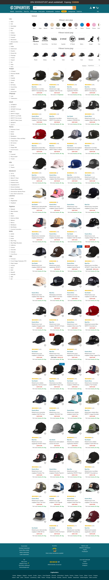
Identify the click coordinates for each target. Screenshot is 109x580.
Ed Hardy (12, 84)
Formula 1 (13, 258)
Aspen (12, 236)
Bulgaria (25, 575)
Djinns (12, 82)
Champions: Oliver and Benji (17, 138)
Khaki (12, 28)
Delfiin (12, 46)
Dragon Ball (13, 147)
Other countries (93, 577)
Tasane (12, 167)
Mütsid (12, 11)
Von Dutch (52, 87)
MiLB (11, 267)
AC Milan (12, 175)
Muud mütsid (13, 156)
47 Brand (12, 71)
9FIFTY (12, 124)
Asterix (12, 131)
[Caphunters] (24, 7)
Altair (11, 213)
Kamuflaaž (13, 26)
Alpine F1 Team (14, 178)
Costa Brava (13, 254)
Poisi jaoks (41, 11)
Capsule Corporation (15, 229)
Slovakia (59, 577)
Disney (12, 145)
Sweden (70, 577)
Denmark (54, 575)
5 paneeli (12, 154)
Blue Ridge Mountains (16, 243)
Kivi (11, 30)
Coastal (12, 80)
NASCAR (12, 274)
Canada (30, 575)
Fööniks (12, 57)
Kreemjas (13, 35)
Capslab (12, 78)
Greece (90, 575)
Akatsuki (12, 209)
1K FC (12, 173)
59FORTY (13, 122)
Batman (12, 220)
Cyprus (39, 575)
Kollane (12, 32)
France (81, 575)
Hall (11, 24)
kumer (12, 165)
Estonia (71, 575)
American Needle (14, 73)
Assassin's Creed (14, 129)
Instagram (84, 565)
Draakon (12, 51)
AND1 (12, 75)
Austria (14, 575)
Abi (98, 11)
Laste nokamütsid (24, 554)
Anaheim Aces (14, 180)
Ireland (14, 577)
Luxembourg (33, 577)
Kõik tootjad (33, 11)
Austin (12, 238)
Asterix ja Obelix (14, 218)
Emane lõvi (13, 53)
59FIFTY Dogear (14, 113)
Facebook (84, 563)
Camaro (12, 247)
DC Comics (13, 143)
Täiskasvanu (13, 98)
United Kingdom (84, 577)
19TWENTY (13, 104)
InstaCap (79, 11)
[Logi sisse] (90, 7)
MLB (11, 270)
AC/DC (12, 234)
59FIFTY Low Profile (15, 115)
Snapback (13, 203)
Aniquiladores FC (14, 184)
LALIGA (12, 265)
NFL (11, 279)
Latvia (21, 577)
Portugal (48, 577)
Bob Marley (13, 227)
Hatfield (12, 89)
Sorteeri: (84, 65)
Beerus (12, 222)
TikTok (84, 561)
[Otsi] (74, 8)
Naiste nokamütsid (24, 552)
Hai (11, 62)
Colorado (12, 252)
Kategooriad (71, 11)
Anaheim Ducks (14, 182)
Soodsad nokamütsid (24, 548)
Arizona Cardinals (15, 187)
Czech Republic (46, 575)
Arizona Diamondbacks (16, 189)
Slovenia (64, 577)
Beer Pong (13, 240)
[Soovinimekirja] (45, 81)
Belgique (19, 575)
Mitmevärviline (14, 41)
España (67, 575)
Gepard (12, 60)
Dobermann (13, 48)
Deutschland (60, 575)
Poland (43, 577)
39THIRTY (13, 107)
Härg (11, 64)
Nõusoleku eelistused (24, 565)
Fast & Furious (14, 149)
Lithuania (26, 577)
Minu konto (24, 561)
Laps (11, 96)
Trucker (12, 158)
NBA (11, 276)
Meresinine (13, 39)
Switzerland (76, 577)
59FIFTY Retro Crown (16, 120)
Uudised (57, 11)
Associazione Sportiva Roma (17, 191)
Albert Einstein (14, 211)
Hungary (95, 575)
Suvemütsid (24, 546)
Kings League (14, 263)
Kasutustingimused (24, 567)
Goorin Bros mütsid (24, 550)
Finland (76, 575)
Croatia (35, 575)
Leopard (12, 37)
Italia (18, 577)
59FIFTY (12, 111)
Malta (39, 577)
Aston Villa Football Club (16, 193)
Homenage (13, 91)
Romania (53, 577)
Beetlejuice (13, 136)
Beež (11, 21)
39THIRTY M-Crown (15, 109)
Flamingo (12, 55)
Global (85, 575)
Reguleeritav (13, 200)
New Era (26, 11)
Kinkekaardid (50, 11)
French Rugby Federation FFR (18, 261)
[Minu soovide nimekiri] (93, 7)
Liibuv (12, 198)
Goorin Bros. (19, 11)
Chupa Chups (14, 140)
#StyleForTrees (23, 563)
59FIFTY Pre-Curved (15, 118)
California (13, 245)
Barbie (12, 134)
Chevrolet (13, 249)
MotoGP (12, 272)
